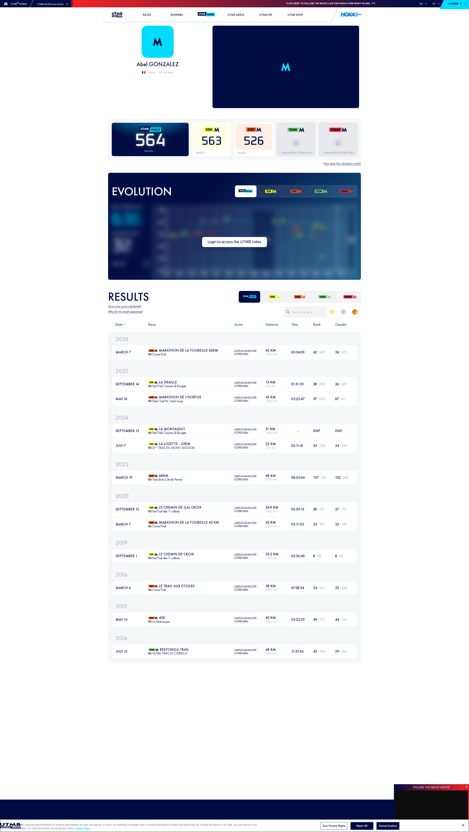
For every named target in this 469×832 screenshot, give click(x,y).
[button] (52, 4)
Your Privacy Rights (333, 825)
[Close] (463, 825)
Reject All (362, 825)
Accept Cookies (388, 825)
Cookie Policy (83, 828)
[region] (234, 825)
